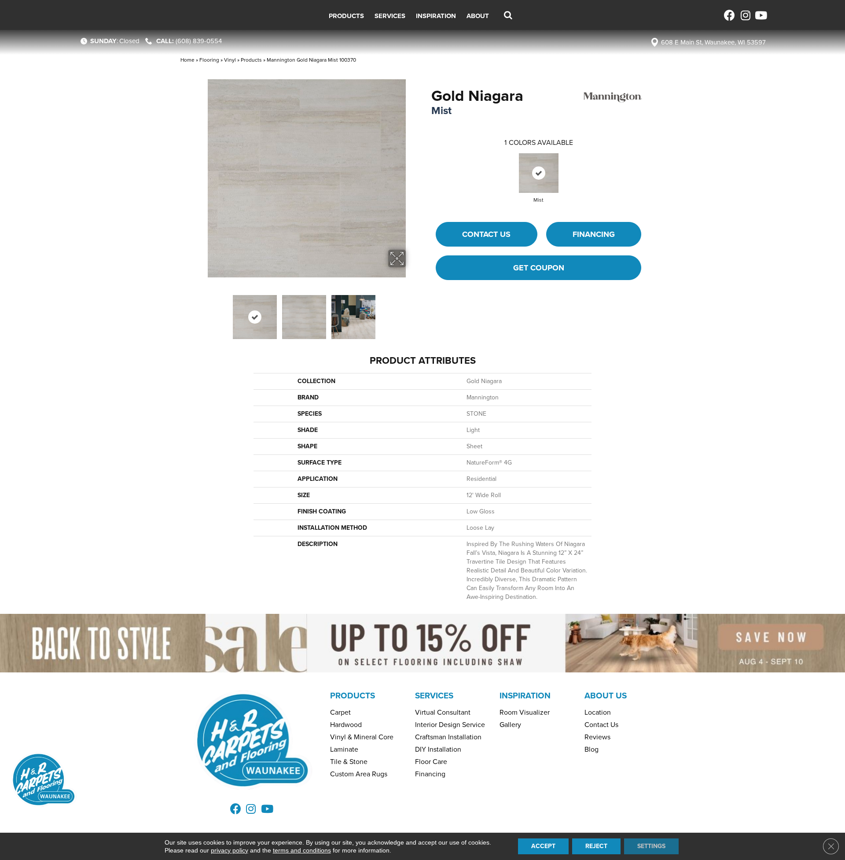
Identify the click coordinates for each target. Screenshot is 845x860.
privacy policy (229, 850)
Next (411, 312)
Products (251, 60)
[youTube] (760, 15)
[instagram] (744, 15)
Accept (543, 846)
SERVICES (434, 695)
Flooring (209, 60)
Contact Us (486, 234)
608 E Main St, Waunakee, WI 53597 (713, 42)
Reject (596, 846)
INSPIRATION (525, 695)
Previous (201, 312)
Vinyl (230, 60)
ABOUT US (605, 695)
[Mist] (539, 173)
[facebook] (729, 15)
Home (187, 60)
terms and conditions (302, 850)
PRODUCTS (352, 695)
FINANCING (594, 234)
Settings (651, 846)
